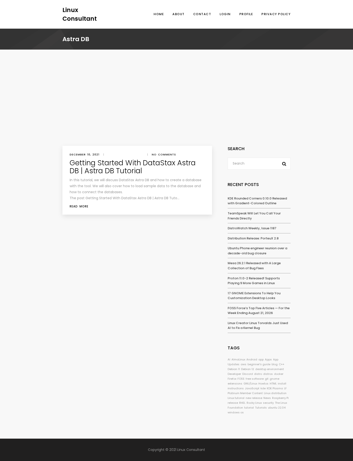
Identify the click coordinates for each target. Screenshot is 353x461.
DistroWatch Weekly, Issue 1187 (252, 228)
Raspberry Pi (280, 398)
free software (255, 379)
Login (225, 14)
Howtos (263, 383)
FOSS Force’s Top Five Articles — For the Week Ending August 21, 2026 (259, 310)
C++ (281, 364)
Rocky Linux (254, 403)
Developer (234, 374)
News (267, 398)
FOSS (240, 379)
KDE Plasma (275, 388)
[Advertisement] (176, 109)
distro (258, 374)
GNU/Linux (250, 383)
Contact (202, 14)
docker (278, 374)
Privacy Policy (276, 14)
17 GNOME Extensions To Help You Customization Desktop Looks (254, 296)
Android (251, 359)
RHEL (242, 403)
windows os (236, 412)
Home (159, 14)
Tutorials (261, 408)
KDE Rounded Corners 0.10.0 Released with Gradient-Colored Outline (257, 201)
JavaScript (252, 388)
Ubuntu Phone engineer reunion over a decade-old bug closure (257, 251)
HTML (273, 383)
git (266, 379)
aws (243, 364)
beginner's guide (259, 364)
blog (275, 364)
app (261, 359)
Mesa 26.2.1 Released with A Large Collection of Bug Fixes (254, 265)
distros (268, 374)
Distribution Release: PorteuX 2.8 (253, 238)
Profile (246, 14)
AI (229, 359)
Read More (79, 206)
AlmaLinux (238, 359)
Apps (268, 359)
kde (263, 388)
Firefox (232, 379)
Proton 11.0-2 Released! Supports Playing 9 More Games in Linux (254, 281)
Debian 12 (247, 369)
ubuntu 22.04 (277, 408)
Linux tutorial (236, 398)
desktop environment (269, 369)
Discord (247, 374)
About (178, 14)
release (233, 403)
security (268, 403)
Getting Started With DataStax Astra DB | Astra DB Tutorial (133, 167)
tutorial (249, 408)
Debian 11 (234, 369)
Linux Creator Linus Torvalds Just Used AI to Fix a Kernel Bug (258, 325)
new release (254, 398)
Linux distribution (275, 393)
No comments (164, 154)
